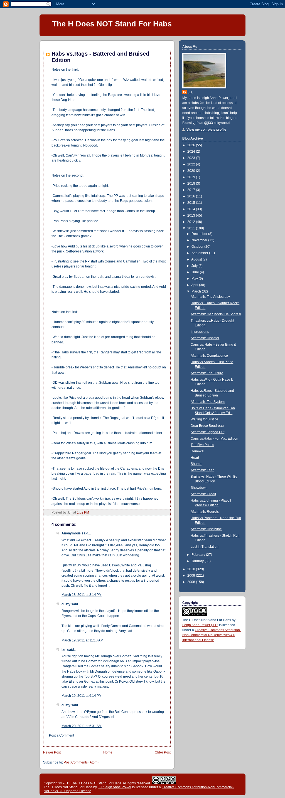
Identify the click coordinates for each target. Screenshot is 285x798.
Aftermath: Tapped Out (207, 432)
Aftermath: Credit (203, 494)
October (197, 247)
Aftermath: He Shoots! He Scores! (216, 314)
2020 (191, 171)
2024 (191, 151)
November (199, 240)
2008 (191, 582)
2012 (191, 222)
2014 (191, 209)
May (195, 279)
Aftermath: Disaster (205, 338)
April (195, 285)
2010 (191, 569)
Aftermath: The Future (207, 373)
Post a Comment (61, 735)
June (195, 272)
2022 (191, 164)
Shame (196, 464)
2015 (191, 203)
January (198, 561)
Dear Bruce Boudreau (207, 426)
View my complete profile (206, 130)
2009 (191, 576)
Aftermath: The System (208, 402)
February (198, 555)
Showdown (199, 488)
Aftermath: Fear (202, 470)
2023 (191, 158)
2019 (191, 177)
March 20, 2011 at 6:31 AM (82, 726)
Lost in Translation (204, 547)
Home (107, 752)
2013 (191, 215)
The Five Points (202, 445)
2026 (191, 145)
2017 (191, 190)
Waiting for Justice (204, 419)
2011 (191, 228)
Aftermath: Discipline (206, 529)
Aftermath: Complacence (209, 356)
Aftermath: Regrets (205, 512)
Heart (195, 458)
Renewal (197, 451)
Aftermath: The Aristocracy (210, 297)
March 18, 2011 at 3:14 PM (82, 595)
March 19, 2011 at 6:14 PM (82, 696)
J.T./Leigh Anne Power (114, 787)
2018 (191, 183)
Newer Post (52, 752)
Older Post (163, 752)
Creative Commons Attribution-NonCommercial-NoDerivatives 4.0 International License (211, 635)
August (197, 259)
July (194, 266)
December (199, 234)
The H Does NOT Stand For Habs (112, 23)
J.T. (190, 92)
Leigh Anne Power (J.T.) (200, 625)
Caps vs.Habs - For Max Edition (214, 438)
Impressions (200, 332)
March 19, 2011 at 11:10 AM (82, 640)
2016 (191, 196)
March (196, 291)
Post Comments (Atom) (81, 762)
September (200, 253)
